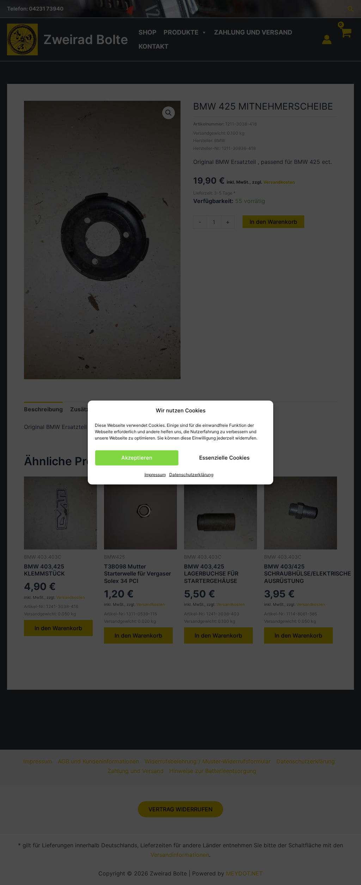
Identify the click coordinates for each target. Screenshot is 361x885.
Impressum (155, 474)
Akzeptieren (136, 457)
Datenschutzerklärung (191, 474)
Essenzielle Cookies (224, 457)
